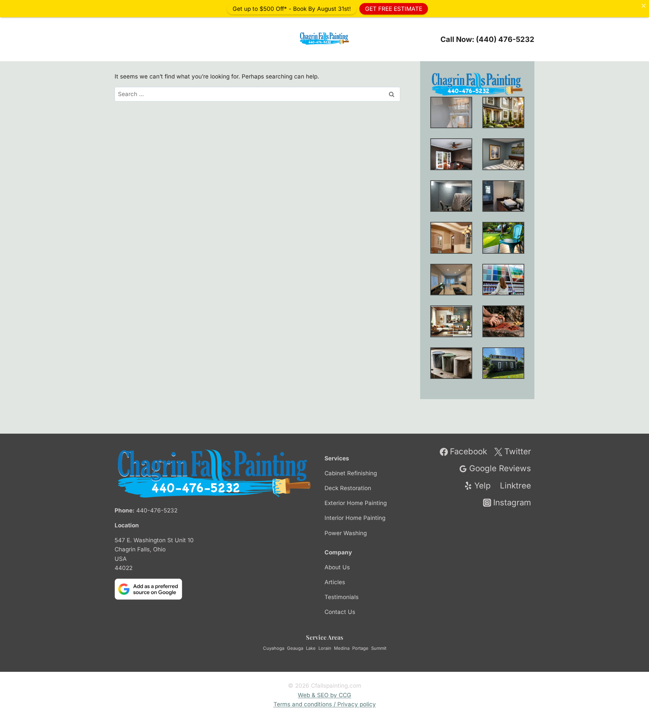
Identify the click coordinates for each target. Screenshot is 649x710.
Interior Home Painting (354, 517)
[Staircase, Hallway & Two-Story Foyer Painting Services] (451, 112)
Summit (378, 648)
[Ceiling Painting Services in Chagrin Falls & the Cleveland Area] (451, 237)
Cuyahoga (273, 648)
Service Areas (324, 637)
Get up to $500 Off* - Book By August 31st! (292, 8)
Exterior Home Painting (355, 503)
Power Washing (345, 533)
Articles (334, 582)
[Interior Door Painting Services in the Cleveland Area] (451, 154)
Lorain (324, 648)
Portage (360, 648)
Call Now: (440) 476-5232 (487, 39)
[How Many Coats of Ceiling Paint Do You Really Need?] (451, 279)
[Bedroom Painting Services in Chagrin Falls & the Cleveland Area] (503, 154)
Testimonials (341, 597)
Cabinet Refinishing (350, 473)
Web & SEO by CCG (324, 695)
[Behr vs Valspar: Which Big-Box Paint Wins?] (503, 279)
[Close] (643, 5)
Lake (311, 648)
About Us (337, 567)
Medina (342, 648)
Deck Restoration (347, 488)
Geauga (295, 648)
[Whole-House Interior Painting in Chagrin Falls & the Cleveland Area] (503, 112)
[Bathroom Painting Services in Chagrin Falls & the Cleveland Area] (503, 196)
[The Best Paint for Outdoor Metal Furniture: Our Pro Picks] (503, 237)
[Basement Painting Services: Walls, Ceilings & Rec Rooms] (451, 196)
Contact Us (339, 612)
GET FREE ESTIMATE (393, 8)
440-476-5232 (156, 510)
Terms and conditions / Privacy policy (324, 704)
